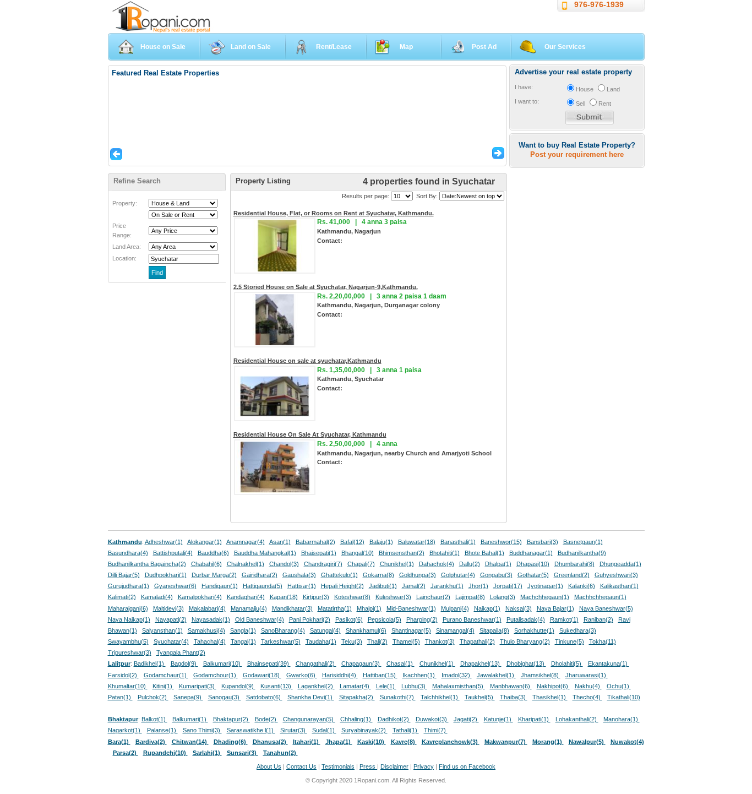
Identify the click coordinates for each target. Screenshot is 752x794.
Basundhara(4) (128, 553)
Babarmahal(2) (315, 542)
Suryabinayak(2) (364, 730)
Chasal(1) (400, 663)
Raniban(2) (598, 619)
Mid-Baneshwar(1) (411, 608)
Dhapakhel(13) (481, 663)
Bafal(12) (352, 542)
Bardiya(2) (151, 741)
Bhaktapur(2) (231, 719)
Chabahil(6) (206, 564)
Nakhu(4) (588, 686)
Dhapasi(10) (532, 564)
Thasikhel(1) (550, 697)
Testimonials (338, 766)
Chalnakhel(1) (245, 564)
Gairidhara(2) (259, 575)
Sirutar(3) (293, 730)
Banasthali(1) (458, 542)
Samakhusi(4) (206, 630)
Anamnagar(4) (245, 542)
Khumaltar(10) (128, 686)
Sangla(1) (243, 630)
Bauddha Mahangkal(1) (265, 553)
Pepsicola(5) (384, 619)
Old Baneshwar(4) (259, 619)
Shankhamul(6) (366, 630)
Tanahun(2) (280, 752)
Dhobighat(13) (526, 663)
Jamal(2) (414, 586)
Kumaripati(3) (197, 686)
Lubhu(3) (414, 686)
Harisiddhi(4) (340, 675)
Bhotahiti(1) (444, 553)
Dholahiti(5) (567, 663)
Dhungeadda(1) (620, 564)
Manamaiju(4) (249, 608)
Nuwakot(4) (627, 741)
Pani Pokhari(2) (309, 619)
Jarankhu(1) (447, 586)
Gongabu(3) (496, 575)
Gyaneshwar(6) (175, 586)
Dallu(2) (469, 564)
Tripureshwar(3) (129, 652)
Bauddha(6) (213, 553)
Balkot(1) (154, 719)
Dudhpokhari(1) (166, 575)
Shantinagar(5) (411, 630)
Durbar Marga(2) (214, 575)
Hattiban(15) (380, 675)
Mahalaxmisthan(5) (458, 686)
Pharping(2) (422, 619)
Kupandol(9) (238, 686)
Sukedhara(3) (577, 630)
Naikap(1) (487, 608)
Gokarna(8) (378, 575)
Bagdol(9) (184, 663)
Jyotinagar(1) (545, 586)
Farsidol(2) (123, 675)
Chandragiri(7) (323, 564)
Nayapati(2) (171, 619)
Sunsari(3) (242, 752)
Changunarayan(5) (309, 719)
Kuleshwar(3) (393, 597)
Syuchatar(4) (171, 641)
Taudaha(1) (321, 641)
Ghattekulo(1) (339, 575)
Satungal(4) (325, 630)
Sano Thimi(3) (202, 730)
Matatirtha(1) (335, 608)
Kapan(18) (284, 597)
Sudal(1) (324, 730)
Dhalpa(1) (498, 564)
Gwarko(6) (301, 675)
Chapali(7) (361, 564)
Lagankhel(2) (316, 686)
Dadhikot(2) (394, 719)
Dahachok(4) (436, 564)
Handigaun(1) (219, 586)
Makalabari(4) (207, 608)
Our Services (565, 47)
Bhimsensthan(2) (401, 553)
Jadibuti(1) (383, 586)
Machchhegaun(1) (544, 597)
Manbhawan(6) (511, 686)
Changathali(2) (316, 663)
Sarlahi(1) (207, 752)
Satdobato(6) (264, 697)
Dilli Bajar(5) (124, 575)
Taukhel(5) (480, 697)
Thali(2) (377, 641)
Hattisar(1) (301, 586)
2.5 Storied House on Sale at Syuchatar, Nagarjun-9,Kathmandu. (325, 287)
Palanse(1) (162, 730)
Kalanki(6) (581, 586)
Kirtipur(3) (316, 597)
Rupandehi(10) (165, 752)
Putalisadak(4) (525, 619)
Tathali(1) (406, 730)
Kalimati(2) (122, 597)
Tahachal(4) (210, 641)
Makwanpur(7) (505, 741)
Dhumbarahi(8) (574, 564)
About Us (269, 766)
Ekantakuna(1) (608, 663)
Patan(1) (120, 697)
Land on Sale (251, 47)
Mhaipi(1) (369, 608)
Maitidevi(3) (168, 608)
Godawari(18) (262, 675)
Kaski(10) (371, 741)
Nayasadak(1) (211, 619)
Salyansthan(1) (162, 630)
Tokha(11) (602, 641)
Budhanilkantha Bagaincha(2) (147, 564)
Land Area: (126, 246)
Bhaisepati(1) (318, 553)
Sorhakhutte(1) (534, 630)
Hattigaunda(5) (262, 586)
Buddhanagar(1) (531, 553)
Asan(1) (280, 542)
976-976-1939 (599, 4)
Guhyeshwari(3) (616, 575)
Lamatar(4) (355, 686)
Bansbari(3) (542, 542)
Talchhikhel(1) (440, 697)
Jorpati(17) (507, 586)
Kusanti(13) (276, 686)
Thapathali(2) (477, 641)
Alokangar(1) (204, 542)
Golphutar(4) (458, 575)
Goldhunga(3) (417, 575)
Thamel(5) (406, 641)
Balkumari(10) (222, 663)
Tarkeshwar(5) (281, 641)
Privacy (423, 766)
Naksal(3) (518, 608)
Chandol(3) (284, 564)
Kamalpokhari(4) (200, 597)
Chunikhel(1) (397, 564)
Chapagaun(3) (361, 663)
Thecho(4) (587, 697)
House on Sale (163, 47)
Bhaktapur (123, 719)
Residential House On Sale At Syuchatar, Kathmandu (309, 434)
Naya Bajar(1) (555, 608)
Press (368, 766)
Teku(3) (351, 641)
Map (406, 47)
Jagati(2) (466, 719)
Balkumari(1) (190, 719)
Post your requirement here (577, 154)
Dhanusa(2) (270, 741)
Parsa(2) (125, 752)
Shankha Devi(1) (310, 697)
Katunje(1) (498, 719)
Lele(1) (386, 686)
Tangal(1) (243, 641)
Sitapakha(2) (357, 697)
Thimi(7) (436, 730)
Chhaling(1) (356, 719)
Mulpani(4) (455, 608)
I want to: (527, 101)
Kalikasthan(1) (619, 586)
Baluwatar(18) (416, 542)
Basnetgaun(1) (583, 542)
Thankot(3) (440, 641)
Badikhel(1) (150, 663)
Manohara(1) (621, 719)
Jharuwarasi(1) (586, 675)
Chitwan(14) (190, 741)
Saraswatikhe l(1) (251, 730)
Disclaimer (394, 766)
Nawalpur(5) (587, 741)
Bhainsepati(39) (269, 663)
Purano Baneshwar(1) (472, 619)
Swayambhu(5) (128, 641)
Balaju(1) (381, 542)
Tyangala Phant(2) (180, 652)
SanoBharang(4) (283, 630)
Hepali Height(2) (342, 586)
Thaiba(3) (513, 697)
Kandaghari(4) (246, 597)
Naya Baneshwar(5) (606, 608)
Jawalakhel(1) (496, 675)
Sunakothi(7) (398, 697)
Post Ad (484, 47)
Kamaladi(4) (157, 597)
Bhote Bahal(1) (484, 553)
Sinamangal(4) (455, 630)
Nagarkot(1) (125, 730)
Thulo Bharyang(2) (525, 641)
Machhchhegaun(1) (600, 597)
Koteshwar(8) (352, 597)
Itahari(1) (306, 741)
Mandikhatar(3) (292, 608)
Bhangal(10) (357, 553)
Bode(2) (266, 719)
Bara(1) (119, 741)
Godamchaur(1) (166, 675)
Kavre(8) (404, 741)
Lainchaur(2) (433, 597)
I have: (524, 87)
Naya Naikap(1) (129, 619)
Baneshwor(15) (501, 542)
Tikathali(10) (623, 697)
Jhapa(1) (338, 741)
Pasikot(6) (349, 619)
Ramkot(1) (564, 619)
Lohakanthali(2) (576, 719)
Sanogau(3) (224, 697)
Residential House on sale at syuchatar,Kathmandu (307, 360)
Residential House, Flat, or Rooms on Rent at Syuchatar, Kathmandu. (333, 213)
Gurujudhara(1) (128, 586)
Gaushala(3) (299, 575)
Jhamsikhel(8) (540, 675)
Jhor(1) (478, 586)
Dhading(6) (231, 741)
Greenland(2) (572, 575)
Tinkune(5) (569, 641)
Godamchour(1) (215, 675)
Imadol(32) (457, 675)
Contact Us (301, 766)
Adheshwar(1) (164, 542)
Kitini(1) (163, 686)
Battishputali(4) (173, 553)
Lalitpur (119, 663)
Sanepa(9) (188, 697)
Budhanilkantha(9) (582, 553)
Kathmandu (125, 542)
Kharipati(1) (534, 719)
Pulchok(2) (153, 697)
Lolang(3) (502, 597)
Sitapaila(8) (494, 630)
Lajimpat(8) (470, 597)
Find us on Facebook (467, 766)
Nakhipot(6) (553, 686)
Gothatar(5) (533, 575)
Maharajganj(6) (128, 608)
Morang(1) (548, 741)
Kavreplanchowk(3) (450, 741)
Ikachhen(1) (419, 675)
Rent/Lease (334, 47)
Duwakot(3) (432, 719)
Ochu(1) (619, 686)
